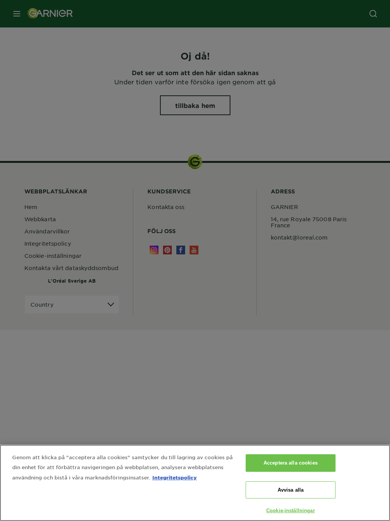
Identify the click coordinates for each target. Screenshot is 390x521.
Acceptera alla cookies (291, 463)
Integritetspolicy (174, 477)
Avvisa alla (291, 490)
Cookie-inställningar (290, 510)
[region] (195, 483)
